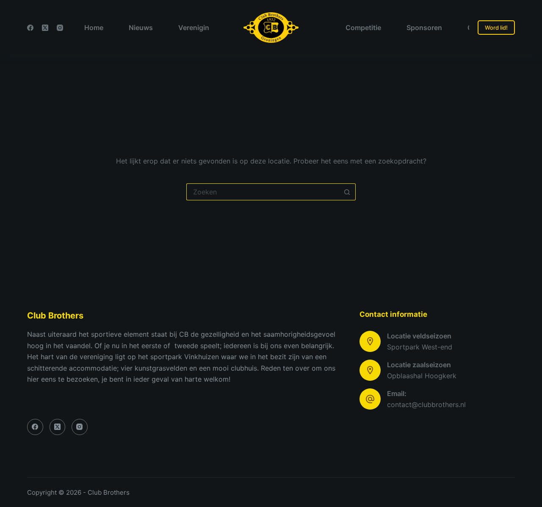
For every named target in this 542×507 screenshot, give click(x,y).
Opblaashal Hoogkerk (421, 375)
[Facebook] (30, 28)
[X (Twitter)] (45, 28)
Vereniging (195, 27)
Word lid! (496, 27)
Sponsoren (424, 27)
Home (93, 27)
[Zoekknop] (347, 191)
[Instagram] (60, 28)
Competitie (363, 27)
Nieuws (141, 27)
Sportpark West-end (419, 347)
